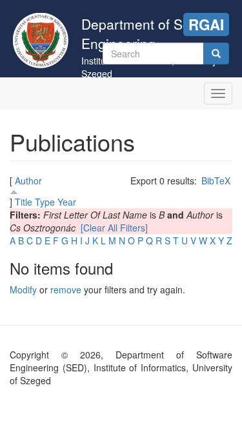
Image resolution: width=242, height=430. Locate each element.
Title (23, 201)
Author (28, 180)
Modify (23, 289)
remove (65, 289)
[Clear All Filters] (114, 227)
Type (45, 201)
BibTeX (215, 180)
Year (66, 201)
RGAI (206, 24)
